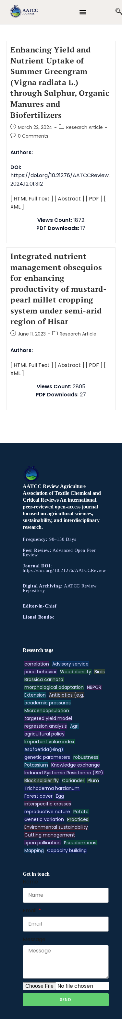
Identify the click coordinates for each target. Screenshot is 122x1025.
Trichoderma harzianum (51, 788)
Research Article (84, 127)
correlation (36, 664)
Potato (81, 811)
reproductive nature (47, 811)
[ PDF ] (94, 198)
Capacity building (67, 850)
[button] (83, 12)
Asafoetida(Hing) (43, 749)
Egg (60, 796)
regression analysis (45, 726)
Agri (74, 726)
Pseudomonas (80, 842)
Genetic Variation (44, 819)
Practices (77, 819)
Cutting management (49, 835)
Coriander (73, 780)
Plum (93, 780)
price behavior (40, 671)
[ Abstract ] (69, 198)
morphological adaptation (54, 687)
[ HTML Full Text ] (31, 198)
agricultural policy (44, 734)
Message (34, 939)
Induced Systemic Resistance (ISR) (63, 772)
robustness (85, 757)
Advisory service (70, 664)
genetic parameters (47, 757)
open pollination (42, 842)
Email (30, 910)
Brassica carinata (43, 679)
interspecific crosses (47, 804)
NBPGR (94, 687)
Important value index (49, 741)
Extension (35, 695)
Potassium (36, 765)
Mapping (34, 850)
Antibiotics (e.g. (66, 695)
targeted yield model (48, 718)
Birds (99, 671)
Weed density (75, 671)
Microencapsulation (46, 710)
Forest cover (38, 796)
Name (30, 881)
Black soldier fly (41, 780)
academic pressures (47, 702)
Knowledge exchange (75, 765)
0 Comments (33, 136)
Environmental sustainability (56, 827)
